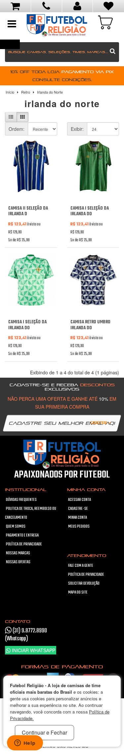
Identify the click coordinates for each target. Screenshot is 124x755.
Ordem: (16, 129)
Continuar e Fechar (44, 732)
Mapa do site (78, 592)
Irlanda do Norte (50, 92)
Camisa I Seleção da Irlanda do (89, 211)
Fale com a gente (80, 566)
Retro (25, 92)
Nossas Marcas (18, 553)
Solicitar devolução (84, 583)
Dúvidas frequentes (21, 500)
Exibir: (77, 129)
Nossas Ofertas (18, 562)
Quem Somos (15, 526)
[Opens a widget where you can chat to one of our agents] (25, 743)
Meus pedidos (79, 526)
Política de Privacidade (24, 544)
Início (10, 92)
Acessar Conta (79, 500)
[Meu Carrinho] (105, 21)
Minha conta (77, 517)
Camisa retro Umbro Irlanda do (90, 325)
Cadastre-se (78, 509)
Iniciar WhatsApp (33, 650)
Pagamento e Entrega (22, 535)
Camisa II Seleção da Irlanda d (28, 211)
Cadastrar (99, 423)
